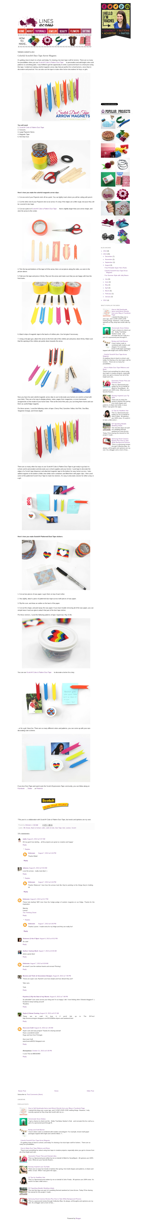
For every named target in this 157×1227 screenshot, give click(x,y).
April (107, 288)
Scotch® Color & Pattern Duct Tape (51, 62)
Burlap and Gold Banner (36, 1130)
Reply (25, 845)
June (107, 282)
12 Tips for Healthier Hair (36, 1177)
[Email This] (43, 825)
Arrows (28, 828)
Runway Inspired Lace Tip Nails (39, 1167)
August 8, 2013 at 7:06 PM (62, 976)
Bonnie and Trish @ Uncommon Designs (37, 976)
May (106, 285)
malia (25, 839)
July (106, 279)
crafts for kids (50, 828)
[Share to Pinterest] (52, 825)
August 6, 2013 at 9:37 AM (36, 839)
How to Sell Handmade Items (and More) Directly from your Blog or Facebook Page (56, 1108)
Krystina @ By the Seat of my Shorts (36, 996)
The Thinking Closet (29, 912)
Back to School (36, 828)
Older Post (90, 1091)
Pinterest (40, 788)
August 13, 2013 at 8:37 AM (49, 1013)
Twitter (30, 788)
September (109, 262)
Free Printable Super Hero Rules (116, 268)
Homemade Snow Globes (37, 1119)
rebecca (26, 868)
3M (24, 828)
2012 (105, 300)
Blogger (78, 1218)
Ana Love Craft (28, 1028)
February (108, 293)
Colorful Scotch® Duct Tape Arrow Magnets (35, 1140)
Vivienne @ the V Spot (31, 938)
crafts (43, 828)
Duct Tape (58, 828)
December (109, 256)
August (107, 265)
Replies (27, 849)
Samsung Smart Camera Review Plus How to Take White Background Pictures (54, 1199)
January (108, 296)
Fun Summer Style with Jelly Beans (116, 275)
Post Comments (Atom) (35, 1094)
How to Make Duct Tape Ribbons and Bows (35, 1148)
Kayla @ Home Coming (31, 1013)
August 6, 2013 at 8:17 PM (39, 899)
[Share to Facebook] (49, 825)
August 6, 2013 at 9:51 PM (49, 938)
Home (56, 1091)
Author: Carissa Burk (30, 951)
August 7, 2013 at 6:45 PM (47, 924)
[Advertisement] (56, 8)
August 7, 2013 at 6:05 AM (48, 951)
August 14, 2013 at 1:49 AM (43, 1028)
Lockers (68, 828)
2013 (105, 254)
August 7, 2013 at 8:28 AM (39, 963)
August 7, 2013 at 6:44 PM (47, 853)
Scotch (74, 828)
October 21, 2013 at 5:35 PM (42, 1051)
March (107, 291)
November (109, 259)
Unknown (31, 853)
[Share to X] (47, 825)
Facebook (21, 788)
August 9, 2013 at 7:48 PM (59, 996)
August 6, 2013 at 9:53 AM (38, 868)
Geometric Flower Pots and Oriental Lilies (42, 1156)
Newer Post (22, 1091)
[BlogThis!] (45, 825)
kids (63, 828)
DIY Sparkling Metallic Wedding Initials (41, 1188)
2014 (105, 251)
